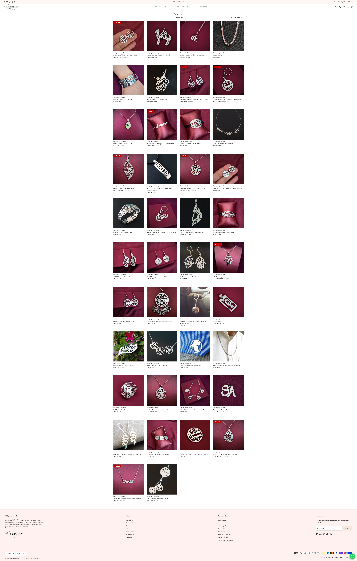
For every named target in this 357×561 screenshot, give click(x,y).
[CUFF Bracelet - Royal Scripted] (128, 80)
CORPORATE (175, 7)
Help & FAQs (336, 2)
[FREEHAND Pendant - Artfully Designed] (195, 213)
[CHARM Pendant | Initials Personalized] (195, 36)
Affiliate (129, 538)
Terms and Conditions (225, 540)
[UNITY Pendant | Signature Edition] (162, 479)
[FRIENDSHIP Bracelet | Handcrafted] (228, 213)
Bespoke (185, 7)
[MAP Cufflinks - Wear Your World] (195, 346)
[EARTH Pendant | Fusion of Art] (128, 124)
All (151, 7)
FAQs (219, 523)
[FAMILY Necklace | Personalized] (228, 124)
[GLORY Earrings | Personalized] (128, 257)
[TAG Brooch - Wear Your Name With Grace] (195, 435)
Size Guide (221, 532)
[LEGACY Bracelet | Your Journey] (162, 346)
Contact (203, 7)
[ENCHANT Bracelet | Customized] (195, 124)
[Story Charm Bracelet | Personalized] (162, 435)
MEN (165, 7)
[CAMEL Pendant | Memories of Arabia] (162, 36)
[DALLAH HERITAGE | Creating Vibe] (162, 80)
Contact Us (130, 535)
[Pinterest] (12, 2)
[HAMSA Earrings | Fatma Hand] (195, 257)
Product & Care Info (224, 535)
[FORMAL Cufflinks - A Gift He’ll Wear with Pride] (228, 169)
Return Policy (222, 529)
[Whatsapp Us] (336, 7)
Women (157, 7)
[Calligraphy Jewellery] (11, 7)
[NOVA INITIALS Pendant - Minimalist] (162, 390)
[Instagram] (9, 2)
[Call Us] (340, 7)
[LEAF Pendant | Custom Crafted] (128, 346)
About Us (129, 529)
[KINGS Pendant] (228, 302)
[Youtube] (7, 2)
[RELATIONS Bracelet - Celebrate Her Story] (195, 390)
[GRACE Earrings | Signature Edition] (162, 257)
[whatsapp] (15, 2)
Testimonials (130, 532)
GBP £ (349, 2)
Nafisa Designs (223, 538)
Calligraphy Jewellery (15, 558)
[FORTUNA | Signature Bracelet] (128, 213)
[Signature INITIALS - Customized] (228, 390)
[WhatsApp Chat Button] (352, 556)
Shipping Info (222, 526)
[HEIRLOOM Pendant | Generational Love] (162, 302)
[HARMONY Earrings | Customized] (128, 302)
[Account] (344, 7)
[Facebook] (4, 2)
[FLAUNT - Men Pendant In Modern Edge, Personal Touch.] (162, 169)
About (194, 7)
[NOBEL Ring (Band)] (128, 390)
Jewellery (129, 520)
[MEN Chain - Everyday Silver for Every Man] (228, 346)
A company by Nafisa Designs (31, 558)
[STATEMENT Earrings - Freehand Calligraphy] (128, 435)
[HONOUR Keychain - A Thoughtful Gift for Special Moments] (195, 302)
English (343, 2)
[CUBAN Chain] (228, 36)
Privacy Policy (339, 557)
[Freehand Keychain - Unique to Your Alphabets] (162, 213)
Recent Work (130, 523)
